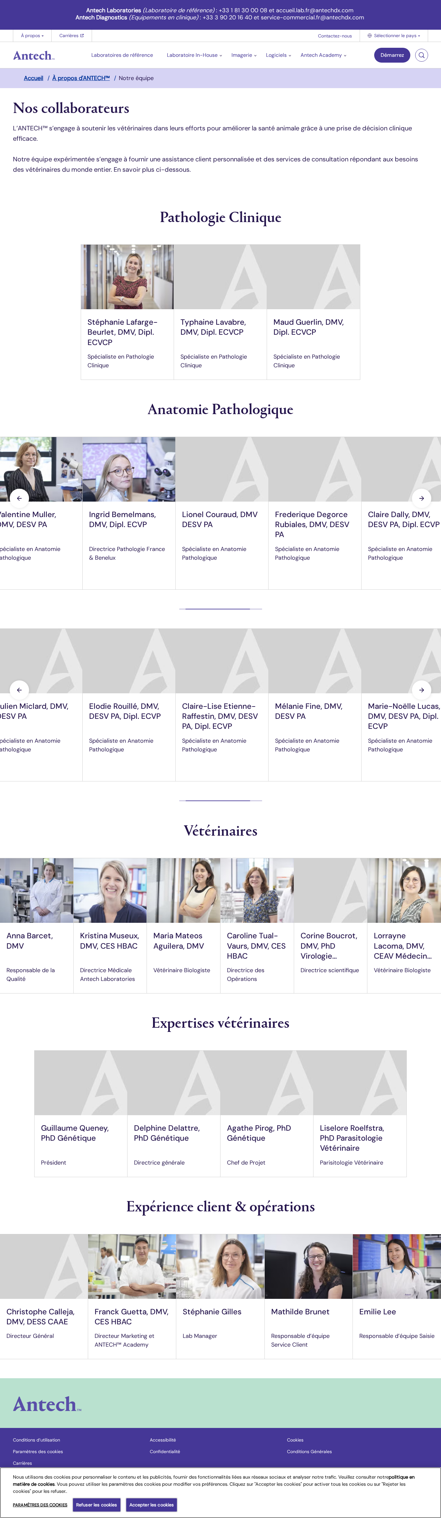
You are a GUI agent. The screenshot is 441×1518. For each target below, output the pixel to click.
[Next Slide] (421, 498)
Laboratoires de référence (122, 55)
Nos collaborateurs (71, 107)
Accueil (33, 78)
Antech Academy (321, 55)
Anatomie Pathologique (220, 408)
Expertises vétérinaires (220, 1022)
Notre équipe (136, 78)
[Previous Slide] (19, 498)
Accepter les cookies (151, 1505)
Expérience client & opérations (220, 1205)
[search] (421, 55)
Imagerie (241, 55)
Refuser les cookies (96, 1505)
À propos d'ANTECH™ (81, 78)
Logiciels (276, 55)
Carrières (71, 37)
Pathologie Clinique (221, 216)
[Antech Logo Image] (47, 1404)
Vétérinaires (221, 829)
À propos (30, 35)
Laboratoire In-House (192, 55)
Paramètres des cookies (38, 1451)
